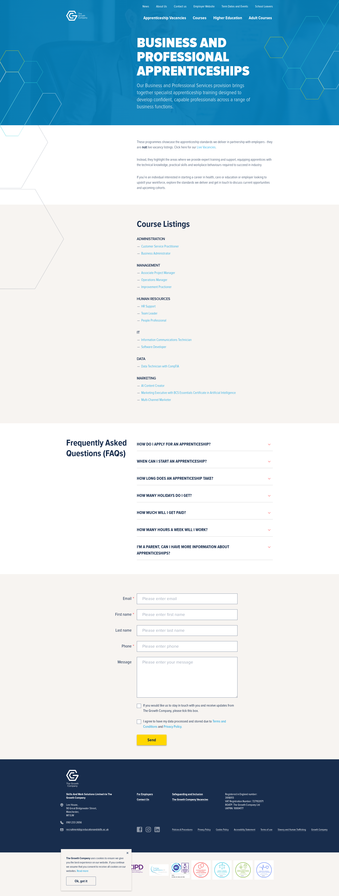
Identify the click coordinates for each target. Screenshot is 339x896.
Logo (76, 16)
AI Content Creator (153, 386)
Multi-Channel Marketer (156, 400)
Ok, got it (81, 881)
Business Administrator (156, 253)
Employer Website (204, 6)
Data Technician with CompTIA (160, 366)
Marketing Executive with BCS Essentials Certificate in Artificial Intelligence (188, 393)
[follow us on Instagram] (148, 829)
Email (127, 599)
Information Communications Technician (166, 340)
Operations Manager (154, 280)
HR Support (148, 306)
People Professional (153, 320)
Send (151, 740)
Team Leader (149, 313)
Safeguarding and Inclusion (187, 794)
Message (125, 662)
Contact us (180, 6)
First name (123, 614)
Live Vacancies (206, 147)
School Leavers (264, 6)
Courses (199, 18)
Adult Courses (260, 18)
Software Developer (153, 347)
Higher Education (227, 18)
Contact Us (143, 799)
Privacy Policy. (173, 726)
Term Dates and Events (235, 6)
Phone (127, 646)
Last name (123, 630)
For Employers (145, 794)
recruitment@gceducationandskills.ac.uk (87, 829)
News (145, 6)
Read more (82, 871)
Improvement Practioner (156, 287)
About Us (161, 6)
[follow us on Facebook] (139, 829)
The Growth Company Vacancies (190, 799)
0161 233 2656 (74, 822)
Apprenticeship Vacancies (164, 18)
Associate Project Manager (158, 273)
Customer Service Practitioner (160, 246)
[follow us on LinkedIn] (157, 829)
